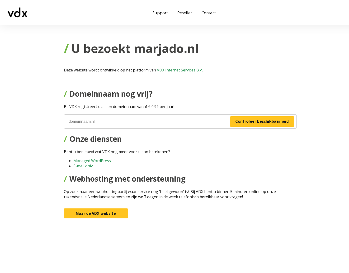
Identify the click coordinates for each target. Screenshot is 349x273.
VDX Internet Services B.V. (180, 70)
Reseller (184, 12)
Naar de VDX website (96, 213)
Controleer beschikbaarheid (262, 121)
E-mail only (83, 166)
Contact (209, 12)
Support (160, 12)
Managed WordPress (92, 160)
